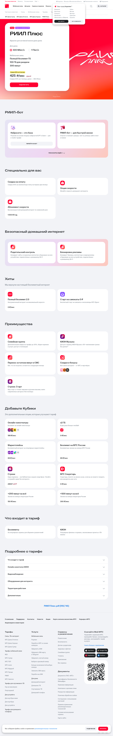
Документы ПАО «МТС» (66, 676)
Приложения (62, 659)
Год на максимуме (11, 687)
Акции (48, 619)
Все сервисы (62, 663)
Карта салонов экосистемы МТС (64, 619)
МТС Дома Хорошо (35, 17)
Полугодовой (9, 690)
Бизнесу (20, 1)
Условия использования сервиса (66, 713)
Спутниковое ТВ (36, 689)
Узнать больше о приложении (94, 645)
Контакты (30, 619)
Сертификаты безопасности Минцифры (67, 680)
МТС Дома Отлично (22, 17)
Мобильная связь (37, 636)
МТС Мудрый (9, 669)
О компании (9, 619)
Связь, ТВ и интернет (12, 636)
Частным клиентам (10, 1)
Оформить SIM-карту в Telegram (38, 653)
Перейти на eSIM (37, 674)
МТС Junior (8, 665)
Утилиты (61, 656)
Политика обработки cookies (67, 695)
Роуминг (34, 640)
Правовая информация (65, 685)
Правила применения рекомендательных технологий (65, 707)
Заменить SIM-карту (38, 671)
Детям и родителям (64, 645)
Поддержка (20, 619)
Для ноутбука (9, 702)
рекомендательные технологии (46, 729)
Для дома (34, 678)
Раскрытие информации (66, 692)
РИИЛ (7, 676)
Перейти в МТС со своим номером (39, 644)
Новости (40, 619)
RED (6, 654)
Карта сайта (62, 718)
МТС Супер (8, 658)
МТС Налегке (9, 679)
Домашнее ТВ (36, 686)
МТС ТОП (8, 662)
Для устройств (10, 695)
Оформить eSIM (36, 649)
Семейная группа (64, 652)
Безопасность (62, 642)
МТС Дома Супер (10, 17)
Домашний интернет (38, 682)
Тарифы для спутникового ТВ (14, 683)
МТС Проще (9, 672)
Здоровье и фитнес (64, 649)
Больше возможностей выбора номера (41, 666)
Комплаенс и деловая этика (67, 688)
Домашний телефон (38, 693)
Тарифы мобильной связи (13, 651)
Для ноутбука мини (11, 698)
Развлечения (62, 638)
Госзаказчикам (28, 1)
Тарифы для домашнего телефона (13, 710)
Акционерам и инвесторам (14, 623)
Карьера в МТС (84, 619)
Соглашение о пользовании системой (67, 700)
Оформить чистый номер (39, 658)
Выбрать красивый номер (40, 662)
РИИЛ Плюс (45, 17)
